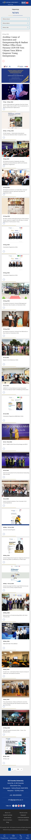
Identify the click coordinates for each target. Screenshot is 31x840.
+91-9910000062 (16, 795)
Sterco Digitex (25, 829)
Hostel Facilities (7, 815)
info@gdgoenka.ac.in (15, 800)
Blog (7, 822)
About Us (7, 812)
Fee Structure (23, 812)
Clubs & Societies (23, 820)
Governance (7, 817)
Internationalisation (23, 817)
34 (18, 769)
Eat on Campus (7, 820)
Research (23, 815)
